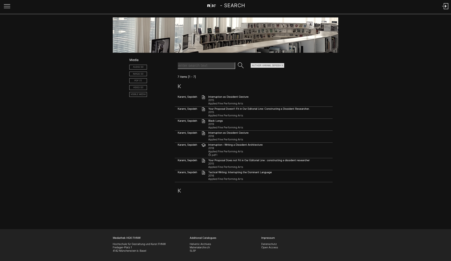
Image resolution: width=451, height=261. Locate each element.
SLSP (193, 250)
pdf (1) (138, 80)
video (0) (138, 87)
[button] (7, 6)
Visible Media (138, 94)
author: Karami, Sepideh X (267, 65)
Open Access (269, 247)
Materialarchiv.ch (200, 247)
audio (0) (138, 67)
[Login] (445, 9)
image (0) (138, 73)
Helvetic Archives (200, 244)
